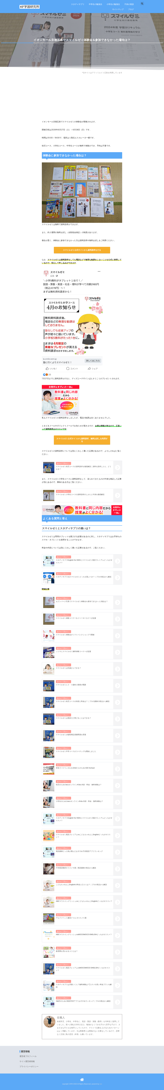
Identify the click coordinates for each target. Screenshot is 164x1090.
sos (101, 1084)
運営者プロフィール (28, 1056)
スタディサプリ (77, 4)
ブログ (131, 9)
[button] (142, 3)
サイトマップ (118, 9)
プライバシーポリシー (29, 1066)
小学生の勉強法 (113, 4)
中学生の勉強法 (95, 4)
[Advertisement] (82, 102)
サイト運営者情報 (27, 1061)
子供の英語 (129, 4)
